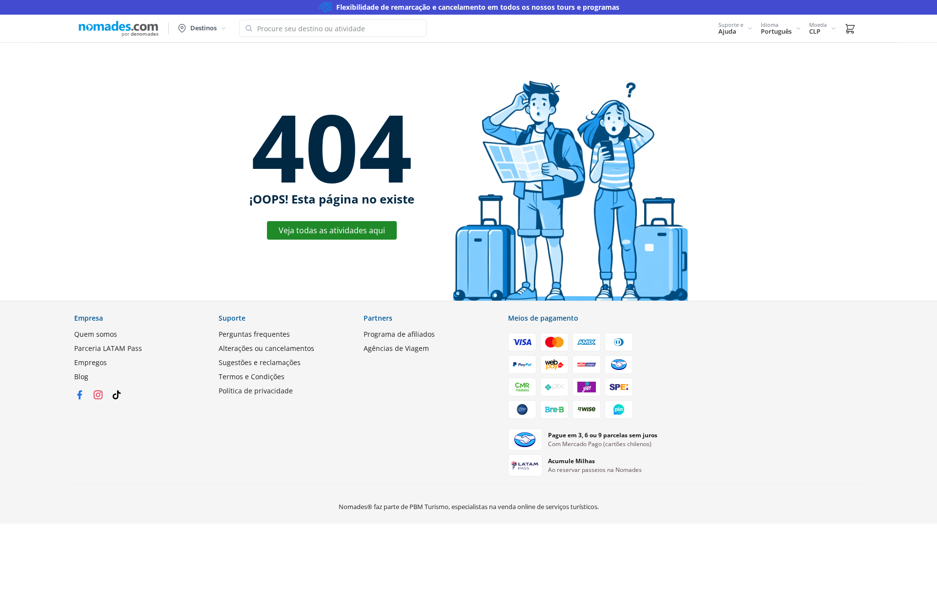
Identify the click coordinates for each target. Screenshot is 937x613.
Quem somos (95, 334)
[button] (735, 28)
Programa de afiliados (399, 334)
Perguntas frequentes (254, 334)
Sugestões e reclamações (260, 362)
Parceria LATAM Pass (108, 348)
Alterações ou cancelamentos (266, 348)
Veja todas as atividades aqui (332, 230)
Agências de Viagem (396, 348)
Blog (81, 376)
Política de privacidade (256, 390)
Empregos (90, 362)
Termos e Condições (252, 376)
